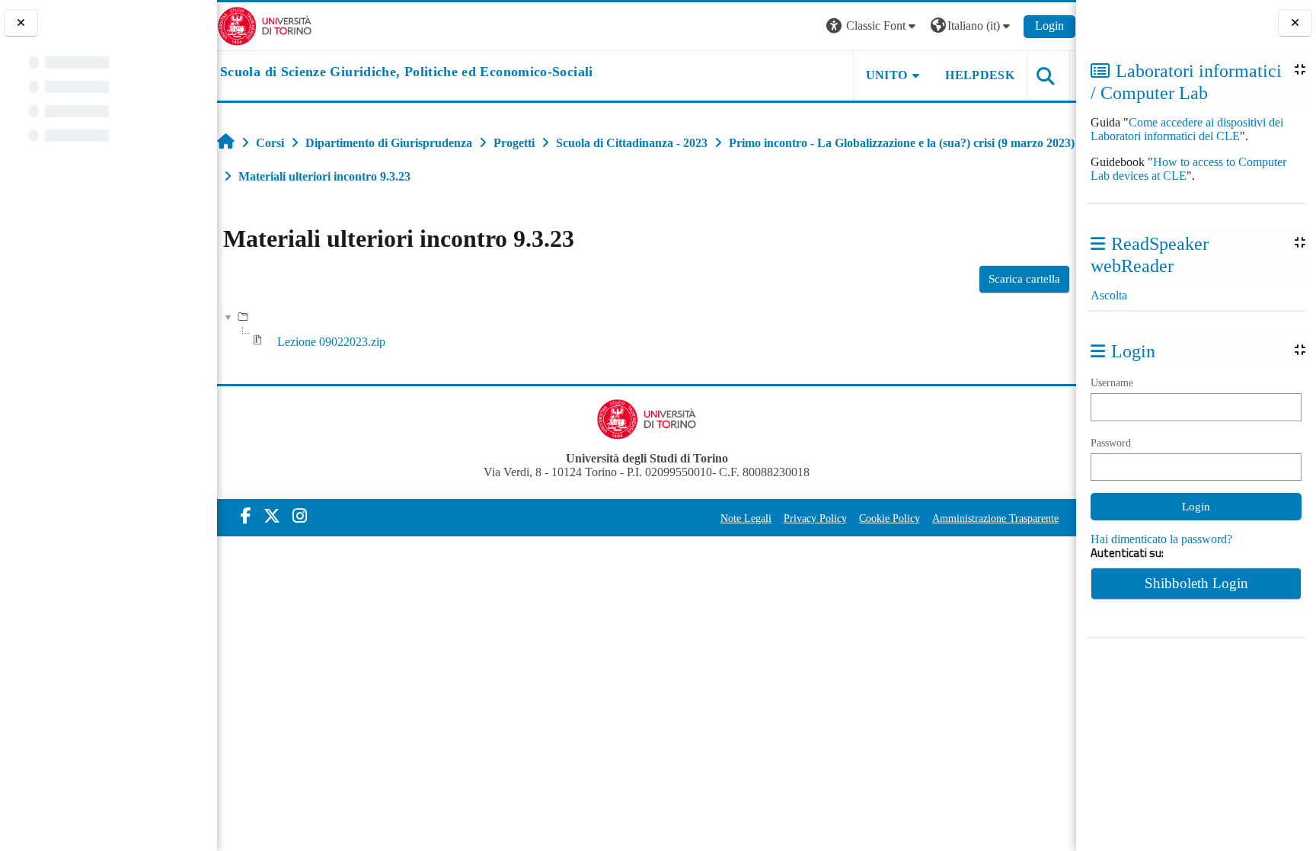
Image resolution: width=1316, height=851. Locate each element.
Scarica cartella (1024, 279)
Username (1112, 383)
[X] (271, 516)
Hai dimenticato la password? (1161, 539)
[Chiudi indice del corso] (21, 23)
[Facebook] (246, 516)
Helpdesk (979, 75)
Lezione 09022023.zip (331, 341)
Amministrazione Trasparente (995, 518)
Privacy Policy (815, 518)
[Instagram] (299, 516)
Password (1111, 443)
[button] (873, 26)
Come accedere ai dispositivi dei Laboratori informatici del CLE (1187, 129)
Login (1049, 25)
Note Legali (745, 518)
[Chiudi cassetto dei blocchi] (1295, 23)
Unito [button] (887, 75)
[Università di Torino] (264, 24)
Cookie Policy (889, 518)
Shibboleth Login (1196, 583)
